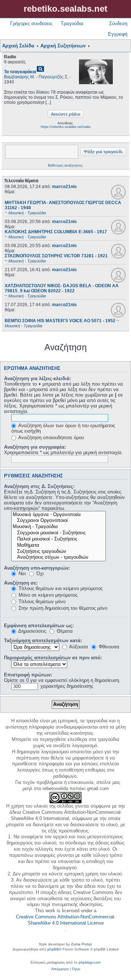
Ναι (21, 573)
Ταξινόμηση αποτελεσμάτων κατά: (43, 640)
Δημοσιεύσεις (31, 631)
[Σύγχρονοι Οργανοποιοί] (58, 521)
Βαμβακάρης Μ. (19, 76)
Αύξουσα (78, 646)
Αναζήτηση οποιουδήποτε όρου (50, 437)
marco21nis (64, 186)
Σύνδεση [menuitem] (118, 23)
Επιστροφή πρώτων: (28, 675)
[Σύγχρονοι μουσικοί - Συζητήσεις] (58, 533)
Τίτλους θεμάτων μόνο (41, 601)
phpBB (53, 949)
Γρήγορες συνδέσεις (31, 23)
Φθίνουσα (108, 646)
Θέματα (64, 631)
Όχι (39, 573)
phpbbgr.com (89, 962)
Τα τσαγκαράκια (20, 71)
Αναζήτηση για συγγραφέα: (35, 447)
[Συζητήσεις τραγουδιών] (58, 551)
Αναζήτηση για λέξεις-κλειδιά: (37, 378)
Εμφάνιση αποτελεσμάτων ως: (39, 625)
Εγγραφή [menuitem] (117, 34)
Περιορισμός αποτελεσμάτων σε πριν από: (53, 657)
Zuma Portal (81, 944)
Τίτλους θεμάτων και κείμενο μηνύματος (60, 588)
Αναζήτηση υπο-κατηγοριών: (37, 568)
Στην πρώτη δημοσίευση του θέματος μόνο (62, 608)
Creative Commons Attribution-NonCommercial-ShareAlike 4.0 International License (65, 920)
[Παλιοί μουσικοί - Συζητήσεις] (58, 539)
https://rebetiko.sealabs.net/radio (66, 127)
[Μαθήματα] (58, 545)
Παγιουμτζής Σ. (53, 76)
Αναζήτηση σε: (20, 583)
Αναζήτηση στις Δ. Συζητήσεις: (39, 486)
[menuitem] (60, 969)
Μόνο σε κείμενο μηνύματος (47, 595)
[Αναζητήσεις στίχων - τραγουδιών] (58, 557)
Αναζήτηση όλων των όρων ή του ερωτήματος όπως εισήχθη (63, 428)
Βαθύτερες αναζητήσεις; (65, 165)
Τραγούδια (72, 23)
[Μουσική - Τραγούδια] (58, 527)
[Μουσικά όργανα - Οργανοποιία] (58, 515)
